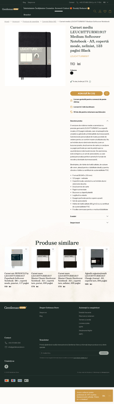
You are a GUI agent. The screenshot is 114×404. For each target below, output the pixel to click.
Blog (24, 2)
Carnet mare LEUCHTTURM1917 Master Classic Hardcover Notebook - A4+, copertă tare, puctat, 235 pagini (43, 278)
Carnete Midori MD (49, 21)
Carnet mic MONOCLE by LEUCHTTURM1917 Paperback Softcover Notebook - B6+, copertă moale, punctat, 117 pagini (16, 278)
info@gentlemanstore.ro (16, 347)
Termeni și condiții (85, 320)
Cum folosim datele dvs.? (80, 358)
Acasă (6, 21)
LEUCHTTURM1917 (79, 56)
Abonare (104, 353)
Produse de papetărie (31, 21)
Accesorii (15, 21)
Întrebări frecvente (85, 312)
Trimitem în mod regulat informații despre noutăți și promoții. (64, 358)
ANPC (81, 334)
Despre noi (31, 2)
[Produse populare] (105, 11)
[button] (107, 93)
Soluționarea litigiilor (85, 330)
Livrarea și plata (84, 323)
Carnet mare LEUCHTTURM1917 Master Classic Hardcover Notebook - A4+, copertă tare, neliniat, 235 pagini (70, 278)
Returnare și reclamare (86, 316)
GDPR (81, 327)
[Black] (71, 73)
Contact (71, 2)
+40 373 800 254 (14, 343)
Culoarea (73, 70)
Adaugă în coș (86, 93)
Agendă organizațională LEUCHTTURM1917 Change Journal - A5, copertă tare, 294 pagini (96, 277)
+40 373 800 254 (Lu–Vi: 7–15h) (90, 2)
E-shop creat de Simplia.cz (84, 372)
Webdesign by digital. (101, 372)
